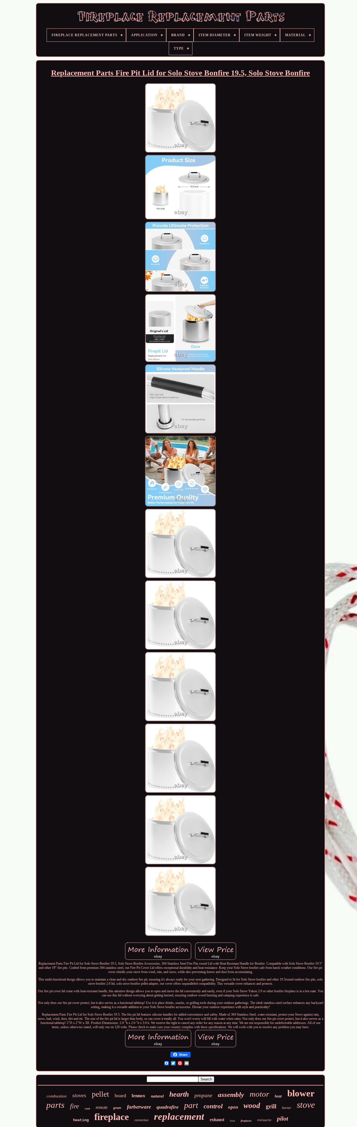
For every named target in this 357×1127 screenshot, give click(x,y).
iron (232, 1120)
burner (286, 1108)
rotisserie (264, 1120)
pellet (100, 1094)
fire (74, 1106)
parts (55, 1105)
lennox (138, 1095)
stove (306, 1105)
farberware (139, 1107)
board (120, 1095)
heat (278, 1096)
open (233, 1107)
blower (301, 1093)
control (213, 1106)
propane (203, 1095)
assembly (231, 1094)
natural (157, 1096)
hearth (179, 1094)
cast (87, 1108)
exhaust (217, 1119)
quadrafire (167, 1107)
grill (271, 1106)
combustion (57, 1096)
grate (117, 1108)
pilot (282, 1118)
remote (102, 1107)
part (191, 1105)
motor (259, 1093)
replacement (179, 1116)
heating (81, 1120)
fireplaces (246, 1120)
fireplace (111, 1117)
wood (251, 1105)
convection (141, 1120)
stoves (79, 1095)
